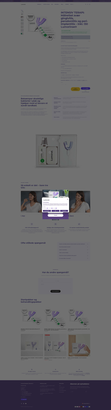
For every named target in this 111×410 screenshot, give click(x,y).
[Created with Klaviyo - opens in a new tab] (55, 219)
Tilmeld (55, 215)
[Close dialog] (67, 190)
